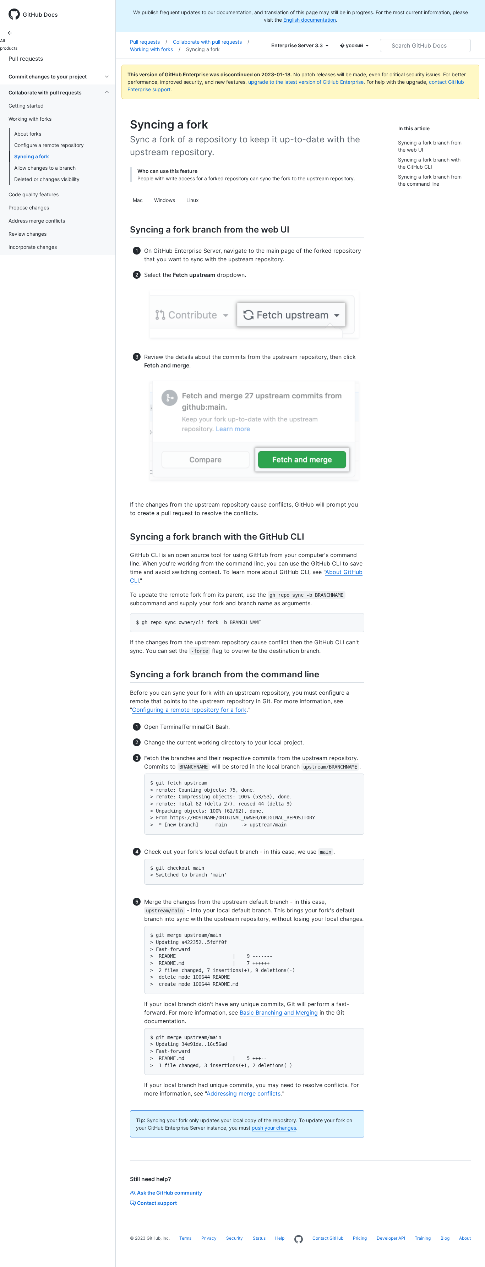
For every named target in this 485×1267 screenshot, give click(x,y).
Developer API (391, 1238)
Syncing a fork (31, 156)
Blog (445, 1238)
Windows (164, 200)
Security (234, 1238)
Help (279, 1238)
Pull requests (26, 58)
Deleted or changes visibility (47, 179)
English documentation (309, 20)
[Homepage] (298, 1239)
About (465, 1238)
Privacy (209, 1238)
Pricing (360, 1238)
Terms (185, 1238)
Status (259, 1238)
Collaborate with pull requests (211, 42)
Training (423, 1238)
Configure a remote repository (49, 145)
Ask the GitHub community (169, 1193)
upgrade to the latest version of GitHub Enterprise (306, 82)
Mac (138, 200)
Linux (192, 200)
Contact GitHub (327, 1238)
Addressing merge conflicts (243, 1093)
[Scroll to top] (469, 1251)
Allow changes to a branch (45, 168)
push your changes (274, 1128)
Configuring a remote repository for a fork (189, 709)
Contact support (157, 1203)
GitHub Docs (40, 14)
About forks (27, 134)
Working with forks (155, 49)
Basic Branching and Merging (279, 1012)
